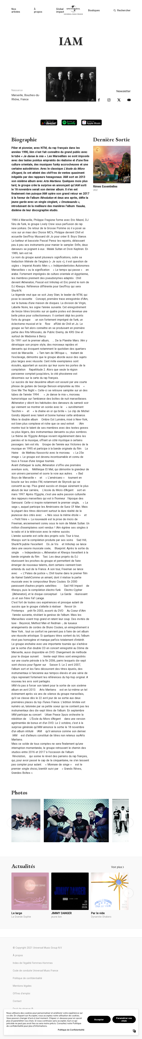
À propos (38, 10)
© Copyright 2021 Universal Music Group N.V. (37, 947)
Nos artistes (15, 10)
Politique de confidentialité (27, 978)
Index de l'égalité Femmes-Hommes (33, 963)
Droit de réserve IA (23, 1008)
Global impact (60, 10)
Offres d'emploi (21, 993)
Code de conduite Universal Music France (35, 970)
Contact (17, 1001)
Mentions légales (22, 985)
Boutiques (94, 10)
